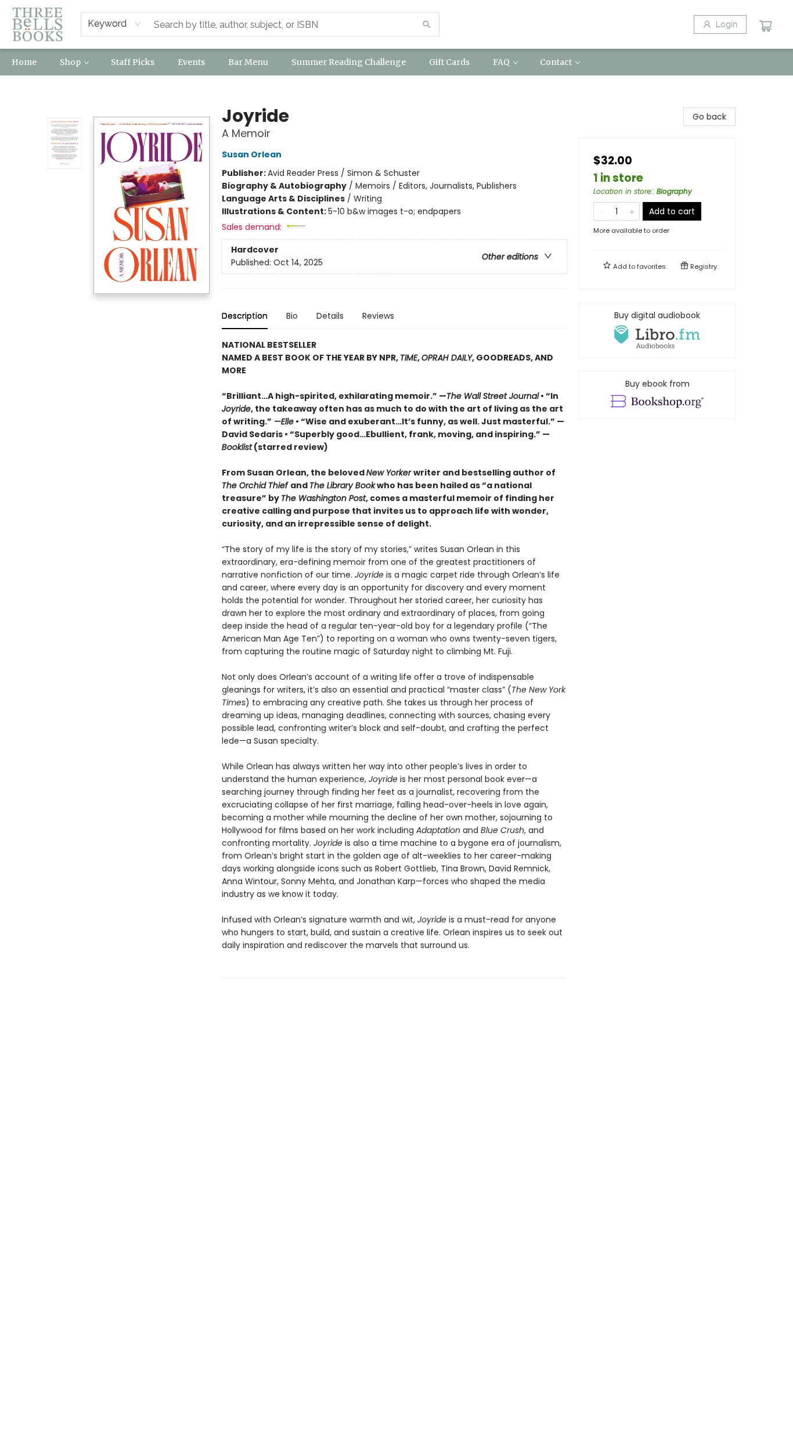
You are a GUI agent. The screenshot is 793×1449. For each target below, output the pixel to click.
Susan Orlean (252, 154)
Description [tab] (245, 316)
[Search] (426, 24)
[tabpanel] (394, 658)
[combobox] (114, 24)
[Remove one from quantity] (601, 211)
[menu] (396, 62)
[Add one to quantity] (632, 211)
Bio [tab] (292, 316)
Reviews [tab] (378, 316)
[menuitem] (24, 62)
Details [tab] (330, 316)
